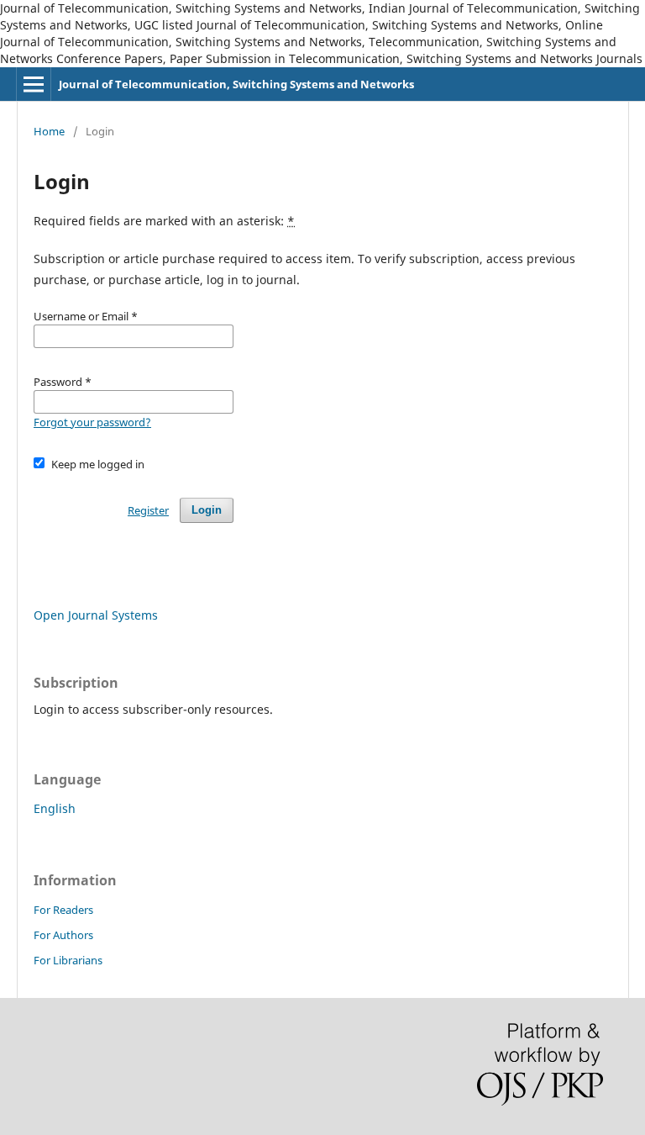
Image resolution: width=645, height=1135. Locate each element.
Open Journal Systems (96, 615)
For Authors (63, 934)
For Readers (63, 909)
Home (49, 131)
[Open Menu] (33, 84)
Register (148, 510)
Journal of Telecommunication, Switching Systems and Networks (236, 84)
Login (206, 510)
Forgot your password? (92, 422)
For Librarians (68, 960)
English (55, 808)
